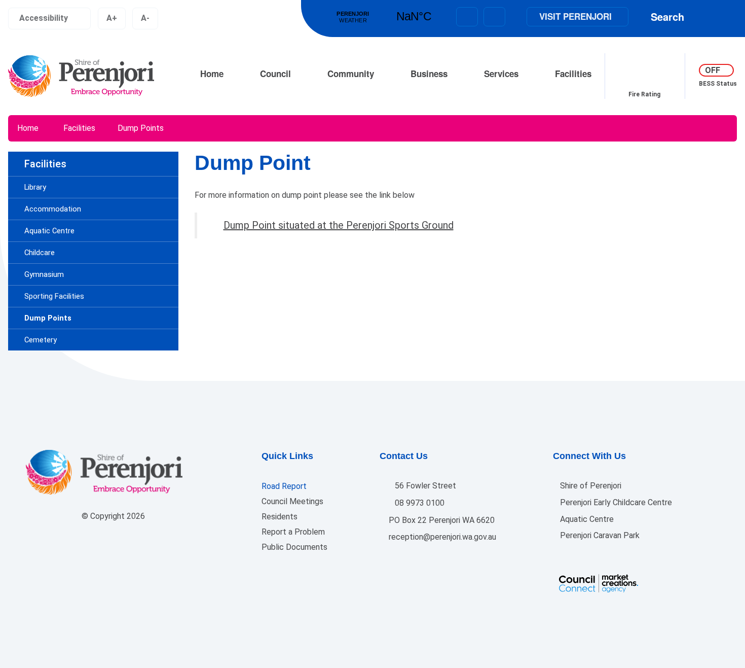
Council (275, 73)
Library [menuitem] (35, 187)
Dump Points (141, 128)
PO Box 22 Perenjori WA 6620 (441, 520)
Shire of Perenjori (589, 485)
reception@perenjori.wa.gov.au (441, 537)
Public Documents (294, 547)
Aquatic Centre (586, 519)
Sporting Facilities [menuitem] (54, 296)
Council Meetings (292, 501)
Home (212, 73)
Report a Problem (293, 532)
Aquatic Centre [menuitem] (49, 230)
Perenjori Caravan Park (599, 535)
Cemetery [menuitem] (40, 339)
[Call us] (494, 16)
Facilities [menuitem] (45, 164)
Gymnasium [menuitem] (44, 274)
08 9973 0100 (418, 503)
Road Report (284, 486)
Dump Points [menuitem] (47, 318)
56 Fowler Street (424, 485)
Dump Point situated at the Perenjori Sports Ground (339, 225)
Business (429, 73)
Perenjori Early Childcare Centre (615, 502)
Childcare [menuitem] (39, 252)
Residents (279, 516)
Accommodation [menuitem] (52, 209)
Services (501, 73)
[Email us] (467, 16)
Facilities (573, 73)
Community (350, 73)
